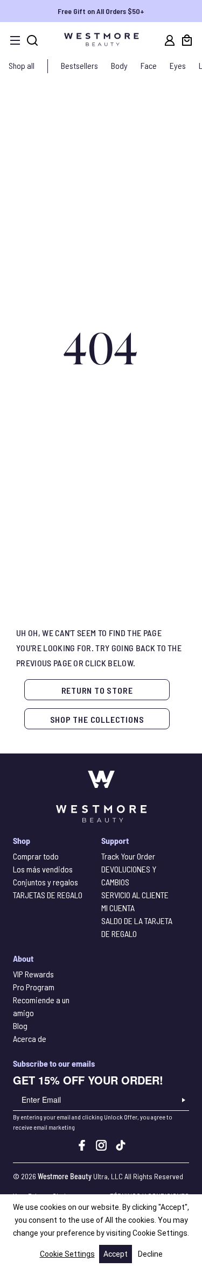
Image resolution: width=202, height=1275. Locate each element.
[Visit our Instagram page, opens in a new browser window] (101, 1147)
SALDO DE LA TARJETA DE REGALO (136, 927)
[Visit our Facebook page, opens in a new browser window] (81, 1147)
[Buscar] (32, 40)
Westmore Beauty (65, 1176)
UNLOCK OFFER (183, 1100)
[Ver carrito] (186, 40)
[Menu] (15, 40)
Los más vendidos (43, 869)
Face (149, 65)
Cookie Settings (67, 1254)
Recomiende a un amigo (41, 1006)
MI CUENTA (118, 908)
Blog (20, 1025)
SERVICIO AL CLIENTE (135, 895)
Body (119, 65)
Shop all (21, 65)
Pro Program (33, 987)
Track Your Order (128, 856)
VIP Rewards (33, 974)
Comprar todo (36, 856)
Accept (115, 1254)
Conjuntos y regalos (45, 882)
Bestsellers (79, 65)
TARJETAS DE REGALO (47, 895)
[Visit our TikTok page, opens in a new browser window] (120, 1147)
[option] (101, 11)
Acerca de (29, 1038)
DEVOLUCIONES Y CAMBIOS (128, 875)
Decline (150, 1254)
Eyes (178, 65)
